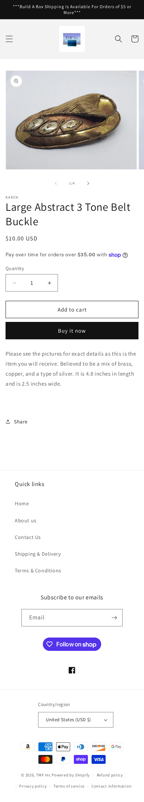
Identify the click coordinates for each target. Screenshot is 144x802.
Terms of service (69, 786)
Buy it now (72, 330)
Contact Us (28, 537)
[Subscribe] (114, 617)
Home (22, 503)
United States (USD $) (68, 719)
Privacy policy (33, 786)
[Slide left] (56, 183)
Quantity (15, 268)
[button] (9, 39)
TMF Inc (44, 774)
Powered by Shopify (71, 774)
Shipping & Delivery (38, 553)
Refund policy (110, 775)
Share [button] (21, 421)
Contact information (111, 786)
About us (26, 520)
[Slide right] (88, 183)
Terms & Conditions (38, 570)
